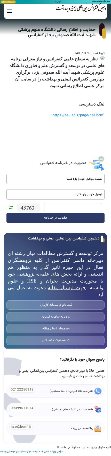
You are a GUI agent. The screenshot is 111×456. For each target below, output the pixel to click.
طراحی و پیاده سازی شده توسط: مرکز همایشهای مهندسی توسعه (31, 451)
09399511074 (22, 408)
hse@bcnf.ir (21, 426)
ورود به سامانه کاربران (56, 316)
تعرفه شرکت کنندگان (55, 340)
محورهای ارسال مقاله (56, 328)
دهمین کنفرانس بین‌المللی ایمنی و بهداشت (81, 9)
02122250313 (22, 389)
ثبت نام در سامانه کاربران (55, 305)
